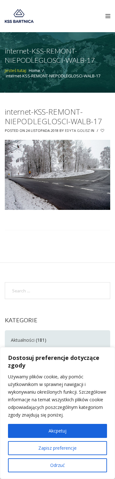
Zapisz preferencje (57, 448)
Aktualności (22, 340)
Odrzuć (57, 465)
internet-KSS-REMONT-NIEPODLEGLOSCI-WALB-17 (53, 116)
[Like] (103, 130)
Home (34, 70)
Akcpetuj (57, 431)
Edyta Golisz (77, 130)
